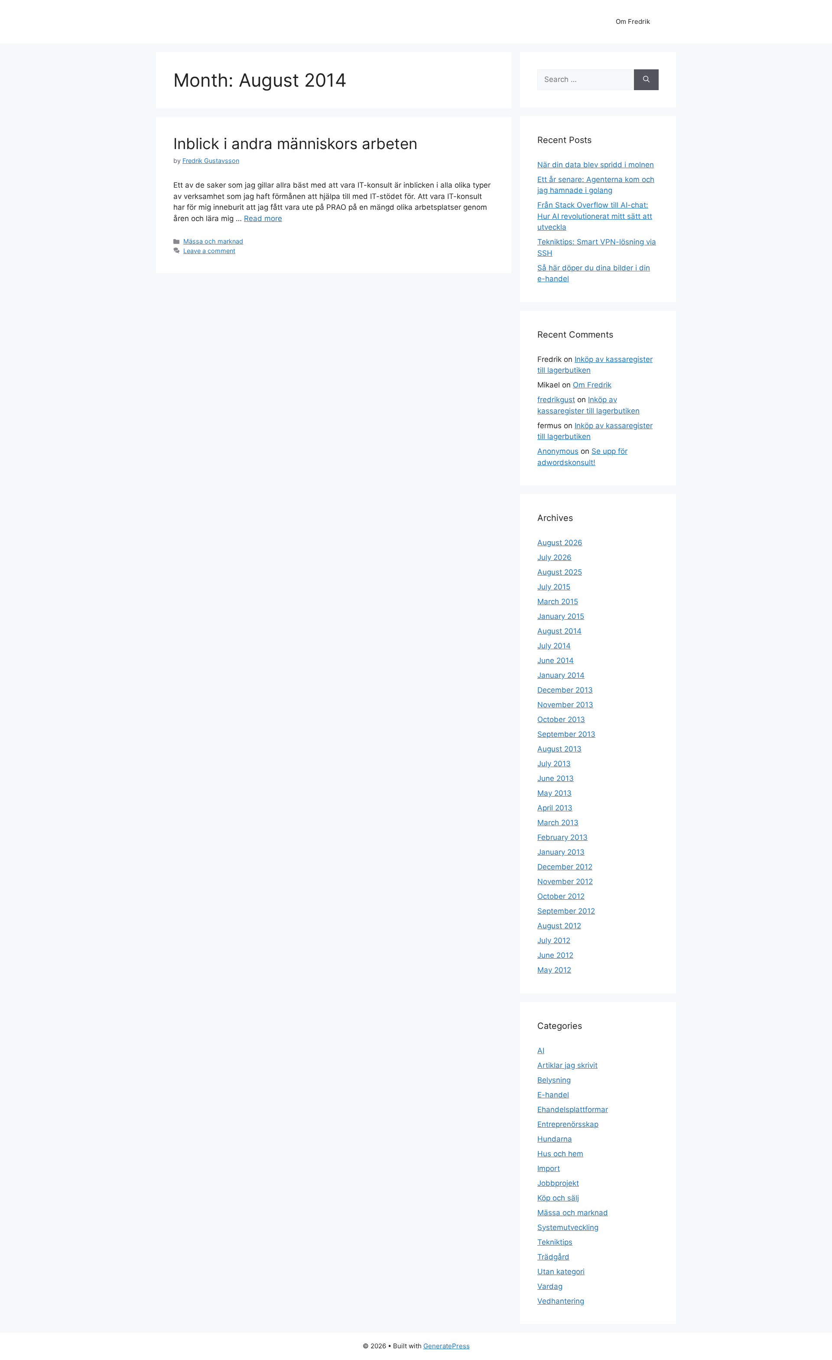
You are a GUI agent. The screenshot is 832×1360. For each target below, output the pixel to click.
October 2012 (561, 896)
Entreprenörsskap (567, 1124)
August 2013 (559, 749)
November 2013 (565, 704)
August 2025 (559, 572)
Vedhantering (560, 1301)
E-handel (553, 1094)
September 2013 (566, 734)
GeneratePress (446, 1346)
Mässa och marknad (213, 241)
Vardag (549, 1286)
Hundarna (554, 1139)
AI (540, 1050)
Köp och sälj (558, 1198)
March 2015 (557, 601)
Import (548, 1168)
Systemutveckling (567, 1227)
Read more (263, 218)
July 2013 (554, 763)
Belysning (554, 1080)
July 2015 (553, 586)
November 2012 (565, 881)
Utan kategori (561, 1271)
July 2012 (553, 940)
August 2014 (559, 631)
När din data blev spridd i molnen (595, 164)
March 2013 (557, 822)
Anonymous (557, 451)
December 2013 (565, 690)
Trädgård (553, 1257)
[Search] (646, 79)
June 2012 (555, 955)
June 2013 (555, 778)
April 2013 (554, 808)
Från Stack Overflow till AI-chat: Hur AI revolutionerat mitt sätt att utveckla (594, 216)
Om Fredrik (633, 21)
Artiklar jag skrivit (567, 1065)
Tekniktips (554, 1242)
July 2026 (554, 557)
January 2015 (560, 616)
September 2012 (566, 911)
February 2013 (562, 837)
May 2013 (554, 793)
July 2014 (554, 645)
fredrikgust (556, 399)
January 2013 (561, 852)
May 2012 (554, 970)
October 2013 (561, 719)
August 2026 (559, 542)
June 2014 (555, 660)
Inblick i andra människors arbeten (295, 143)
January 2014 (561, 675)
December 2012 (564, 866)
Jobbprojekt (558, 1183)
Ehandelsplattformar (572, 1109)
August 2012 (559, 925)
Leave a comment (209, 250)
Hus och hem (560, 1153)
